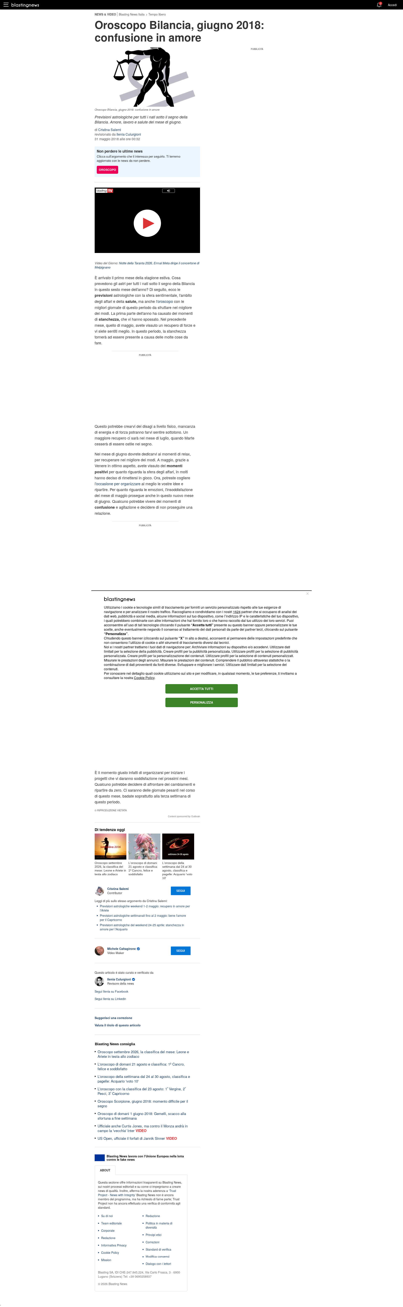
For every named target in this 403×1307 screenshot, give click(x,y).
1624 (237, 611)
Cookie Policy (144, 677)
